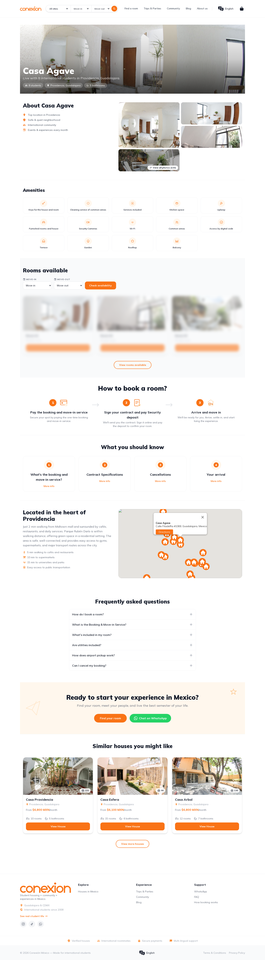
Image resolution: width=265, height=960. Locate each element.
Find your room (110, 718)
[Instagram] (23, 924)
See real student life (32, 916)
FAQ (196, 897)
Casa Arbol (184, 800)
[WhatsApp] (40, 924)
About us (202, 8)
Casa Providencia (39, 800)
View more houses (132, 843)
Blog (188, 8)
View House (58, 826)
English (229, 8)
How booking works (206, 902)
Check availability (100, 285)
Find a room (131, 8)
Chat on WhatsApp (153, 718)
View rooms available (132, 365)
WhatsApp (200, 891)
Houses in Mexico (88, 891)
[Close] (202, 517)
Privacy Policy (237, 952)
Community (173, 8)
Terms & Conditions (214, 952)
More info (49, 486)
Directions (164, 532)
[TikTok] (32, 924)
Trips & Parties (152, 8)
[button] (165, 541)
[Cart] (241, 8)
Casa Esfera (109, 800)
